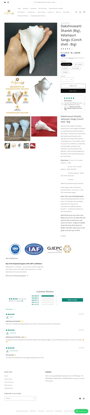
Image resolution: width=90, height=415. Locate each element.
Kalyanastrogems (24, 411)
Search (6, 376)
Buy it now (73, 91)
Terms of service (50, 411)
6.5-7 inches (78, 64)
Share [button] (64, 236)
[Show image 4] (26, 146)
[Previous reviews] (62, 104)
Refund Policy (8, 385)
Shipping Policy (8, 388)
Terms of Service (9, 382)
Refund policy (33, 411)
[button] (22, 12)
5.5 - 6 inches (66, 64)
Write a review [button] (72, 300)
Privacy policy (41, 411)
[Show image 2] (14, 146)
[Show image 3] (20, 146)
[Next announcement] (61, 2)
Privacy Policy (8, 379)
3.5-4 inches (75, 68)
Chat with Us (82, 411)
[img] (10, 314)
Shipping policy (59, 411)
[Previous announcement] (29, 2)
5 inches (65, 72)
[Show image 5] (33, 146)
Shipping (71, 58)
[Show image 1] (7, 146)
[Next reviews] (84, 104)
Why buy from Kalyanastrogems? (16, 276)
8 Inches (65, 68)
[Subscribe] (34, 398)
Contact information (69, 411)
